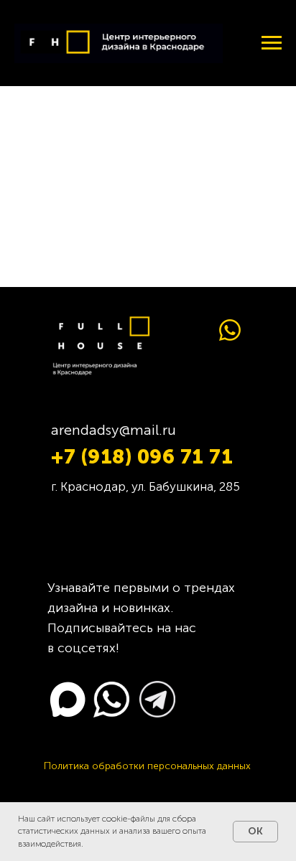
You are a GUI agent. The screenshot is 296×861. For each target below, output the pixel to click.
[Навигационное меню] (272, 43)
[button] (147, 766)
